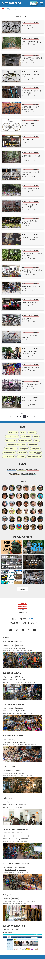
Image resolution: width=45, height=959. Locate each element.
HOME (3, 9)
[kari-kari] (19, 519)
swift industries (25, 441)
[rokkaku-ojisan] (40, 496)
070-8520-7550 (22, 804)
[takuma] (12, 488)
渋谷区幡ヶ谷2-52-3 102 (11, 838)
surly (23, 432)
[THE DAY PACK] (11, 547)
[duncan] (40, 527)
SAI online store (23, 836)
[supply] (26, 511)
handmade (33, 444)
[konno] (5, 496)
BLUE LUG (11, 3)
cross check (10, 441)
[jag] (5, 527)
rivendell (32, 432)
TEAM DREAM (9, 457)
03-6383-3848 (24, 838)
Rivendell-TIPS (9, 453)
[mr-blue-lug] (19, 527)
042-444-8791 (9, 932)
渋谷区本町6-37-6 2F (10, 901)
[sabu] (5, 519)
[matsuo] (26, 527)
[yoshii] (19, 504)
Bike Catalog (19, 645)
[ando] (33, 527)
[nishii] (26, 496)
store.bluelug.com (8, 929)
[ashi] (26, 519)
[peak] (12, 519)
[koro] (40, 504)
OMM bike (22, 453)
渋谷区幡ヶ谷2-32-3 (10, 648)
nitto (36, 441)
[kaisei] (33, 488)
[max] (26, 504)
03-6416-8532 (21, 711)
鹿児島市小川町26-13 (10, 742)
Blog (13, 645)
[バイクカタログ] (11, 562)
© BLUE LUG (22, 957)
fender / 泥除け (35, 453)
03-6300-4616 (21, 773)
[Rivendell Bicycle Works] (33, 577)
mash (36, 436)
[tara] (40, 519)
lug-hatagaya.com (8, 770)
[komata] (12, 511)
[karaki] (26, 488)
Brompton (35, 448)
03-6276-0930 (22, 870)
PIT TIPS (21, 457)
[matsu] (40, 488)
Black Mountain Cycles (16, 444)
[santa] (33, 511)
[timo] (33, 496)
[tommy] (5, 488)
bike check (13, 432)
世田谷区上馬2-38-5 (10, 679)
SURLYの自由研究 (34, 457)
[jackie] (5, 504)
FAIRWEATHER (12, 436)
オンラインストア (18, 619)
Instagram (6, 645)
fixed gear (24, 448)
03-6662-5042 (21, 648)
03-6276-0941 (22, 901)
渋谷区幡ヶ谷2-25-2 (10, 804)
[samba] (12, 504)
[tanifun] (40, 511)
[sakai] (12, 496)
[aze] (33, 504)
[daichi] (33, 519)
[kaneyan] (19, 511)
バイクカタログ (13, 623)
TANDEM (8, 836)
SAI (16, 836)
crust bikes (26, 436)
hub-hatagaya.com (9, 802)
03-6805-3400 (21, 679)
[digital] (19, 496)
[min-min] (19, 488)
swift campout (10, 448)
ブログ (8, 9)
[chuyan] (5, 511)
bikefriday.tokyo (8, 867)
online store (7, 898)
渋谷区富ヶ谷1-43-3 (10, 711)
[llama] (12, 527)
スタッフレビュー (29, 623)
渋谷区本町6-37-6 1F (10, 870)
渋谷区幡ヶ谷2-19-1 (10, 773)
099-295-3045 (22, 742)
